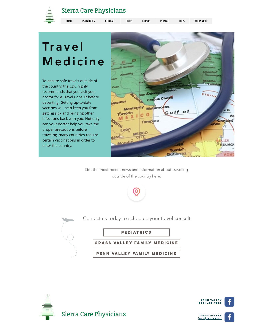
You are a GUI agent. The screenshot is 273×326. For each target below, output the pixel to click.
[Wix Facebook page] (229, 302)
